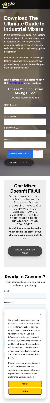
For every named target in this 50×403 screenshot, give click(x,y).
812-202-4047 (16, 83)
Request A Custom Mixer (25, 251)
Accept (25, 384)
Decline (25, 391)
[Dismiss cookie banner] (41, 315)
